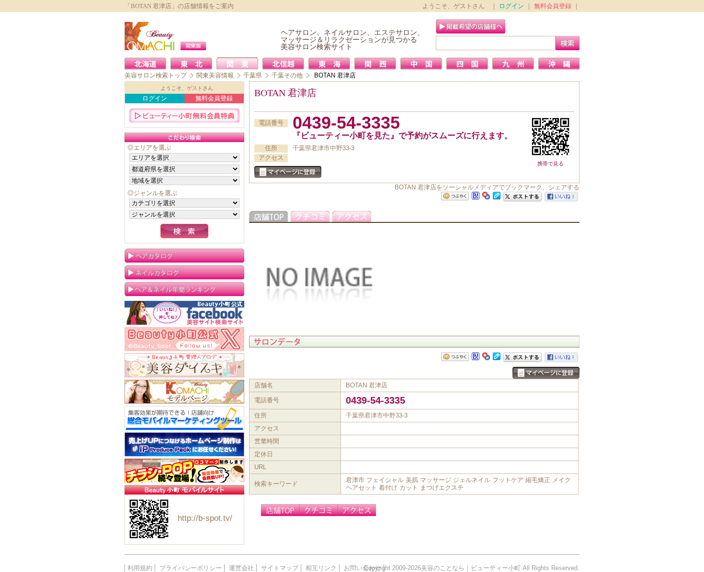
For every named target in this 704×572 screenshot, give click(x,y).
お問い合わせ (362, 568)
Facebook (184, 313)
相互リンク (321, 568)
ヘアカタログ (184, 255)
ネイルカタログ (184, 272)
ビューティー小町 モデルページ (184, 392)
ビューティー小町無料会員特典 (184, 115)
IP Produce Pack (184, 444)
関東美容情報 (215, 75)
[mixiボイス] (455, 196)
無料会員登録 (552, 6)
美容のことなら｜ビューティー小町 (471, 568)
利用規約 (139, 568)
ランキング (184, 289)
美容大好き (184, 365)
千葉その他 (287, 75)
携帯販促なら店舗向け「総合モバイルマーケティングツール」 (184, 418)
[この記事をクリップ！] (496, 194)
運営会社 (241, 568)
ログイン (511, 6)
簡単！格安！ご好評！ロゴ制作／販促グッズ (184, 471)
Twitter (184, 339)
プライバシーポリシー (190, 568)
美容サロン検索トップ (156, 75)
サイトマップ (279, 568)
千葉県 (252, 75)
